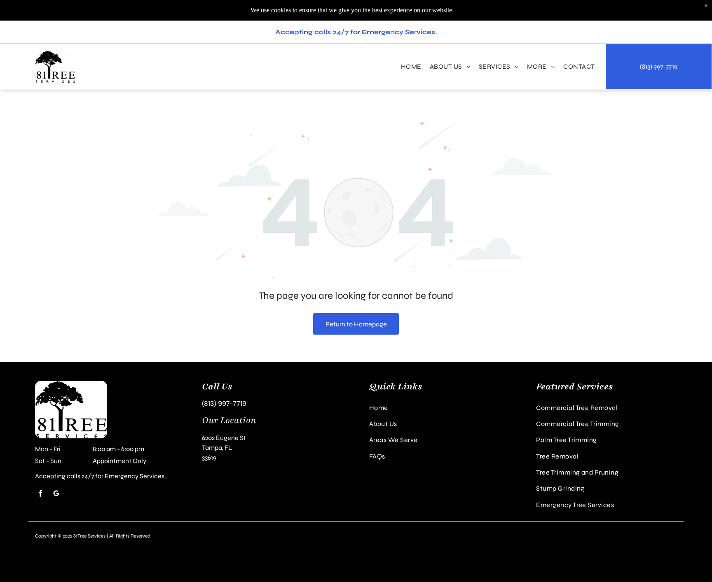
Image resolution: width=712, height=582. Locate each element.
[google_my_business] (56, 494)
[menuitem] (411, 66)
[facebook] (40, 494)
